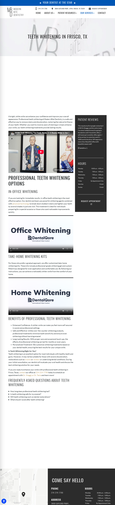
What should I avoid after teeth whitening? (27, 400)
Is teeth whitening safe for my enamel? (25, 394)
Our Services (86, 13)
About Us (48, 13)
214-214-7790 (42, 9)
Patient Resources (67, 13)
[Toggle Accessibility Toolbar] (3, 501)
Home (38, 13)
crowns (28, 359)
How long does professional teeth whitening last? (30, 391)
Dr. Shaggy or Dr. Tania (32, 375)
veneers (36, 359)
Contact (102, 13)
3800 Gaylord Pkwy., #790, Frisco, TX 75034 (70, 9)
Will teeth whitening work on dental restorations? (30, 397)
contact (22, 372)
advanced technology (20, 204)
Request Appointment (99, 9)
